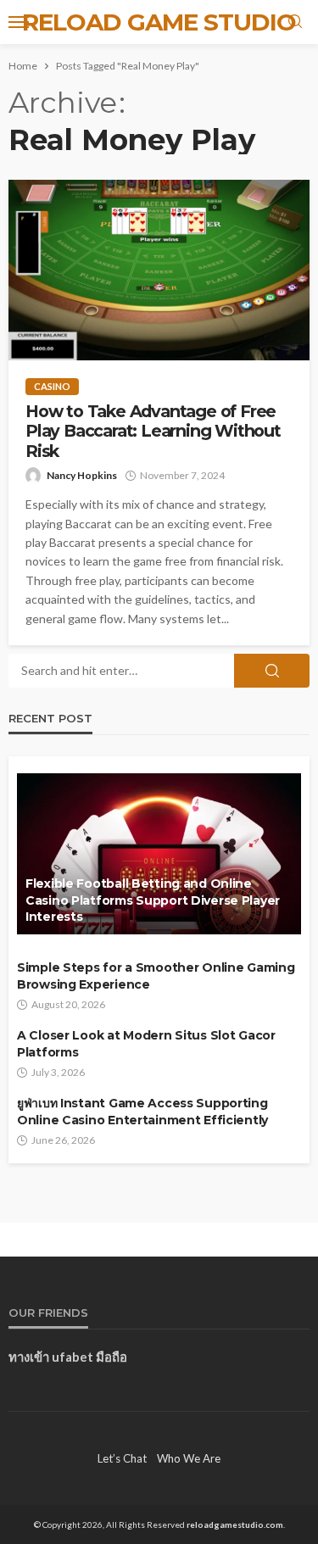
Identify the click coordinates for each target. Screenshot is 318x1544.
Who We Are (188, 1458)
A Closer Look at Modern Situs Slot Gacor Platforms (146, 1044)
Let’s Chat (122, 1458)
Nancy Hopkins (82, 475)
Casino (52, 386)
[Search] (295, 22)
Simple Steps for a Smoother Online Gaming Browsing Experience (156, 976)
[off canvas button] (18, 22)
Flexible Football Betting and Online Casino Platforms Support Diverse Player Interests (152, 900)
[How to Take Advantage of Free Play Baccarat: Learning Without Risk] (159, 270)
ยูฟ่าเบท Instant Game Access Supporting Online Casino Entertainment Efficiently (142, 1111)
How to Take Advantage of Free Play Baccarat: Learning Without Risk (153, 431)
